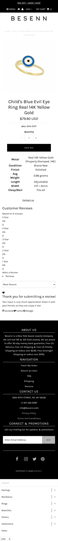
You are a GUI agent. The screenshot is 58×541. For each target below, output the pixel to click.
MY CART (44, 9)
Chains (5, 517)
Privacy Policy (29, 413)
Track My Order (29, 365)
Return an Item (29, 370)
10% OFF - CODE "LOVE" (29, 3)
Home (8, 31)
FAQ (29, 376)
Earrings (6, 490)
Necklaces (7, 496)
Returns (29, 386)
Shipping (29, 381)
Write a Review (10, 272)
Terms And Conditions (29, 418)
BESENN (37, 471)
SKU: (23, 126)
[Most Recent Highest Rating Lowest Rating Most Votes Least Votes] (29, 284)
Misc (15, 31)
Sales (4, 530)
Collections (7, 523)
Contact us (28, 200)
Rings (4, 503)
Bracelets (6, 510)
